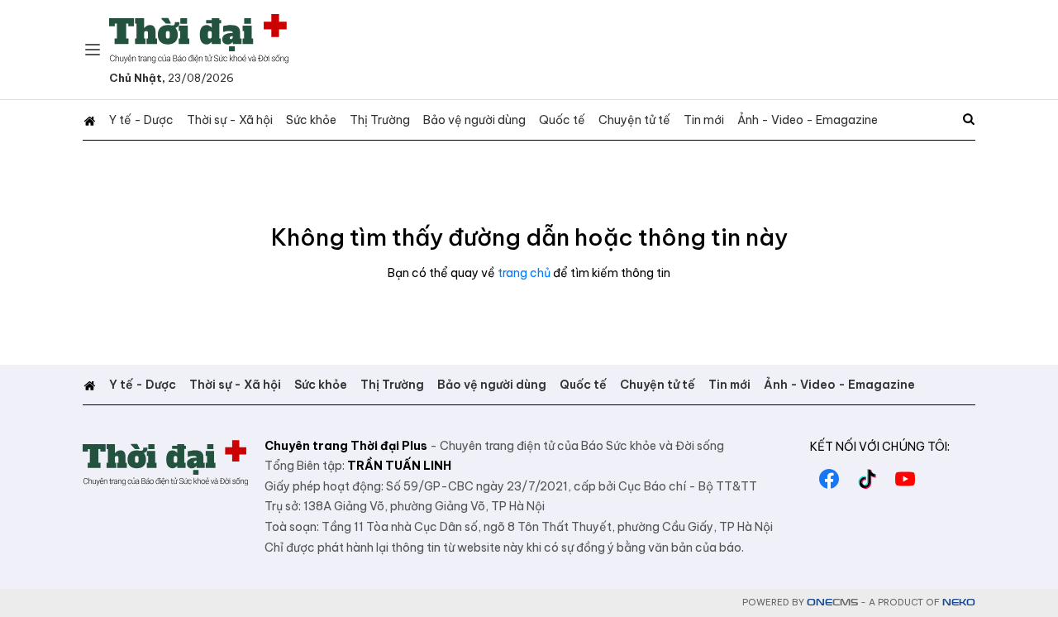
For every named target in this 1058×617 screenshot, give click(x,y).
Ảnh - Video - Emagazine (807, 119)
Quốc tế (562, 119)
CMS (832, 602)
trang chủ (524, 272)
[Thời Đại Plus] (198, 39)
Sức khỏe (311, 119)
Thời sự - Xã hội (230, 119)
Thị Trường (380, 119)
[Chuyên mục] (92, 50)
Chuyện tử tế (634, 119)
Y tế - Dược (141, 119)
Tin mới (704, 119)
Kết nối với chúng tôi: (880, 446)
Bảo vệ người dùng (474, 119)
